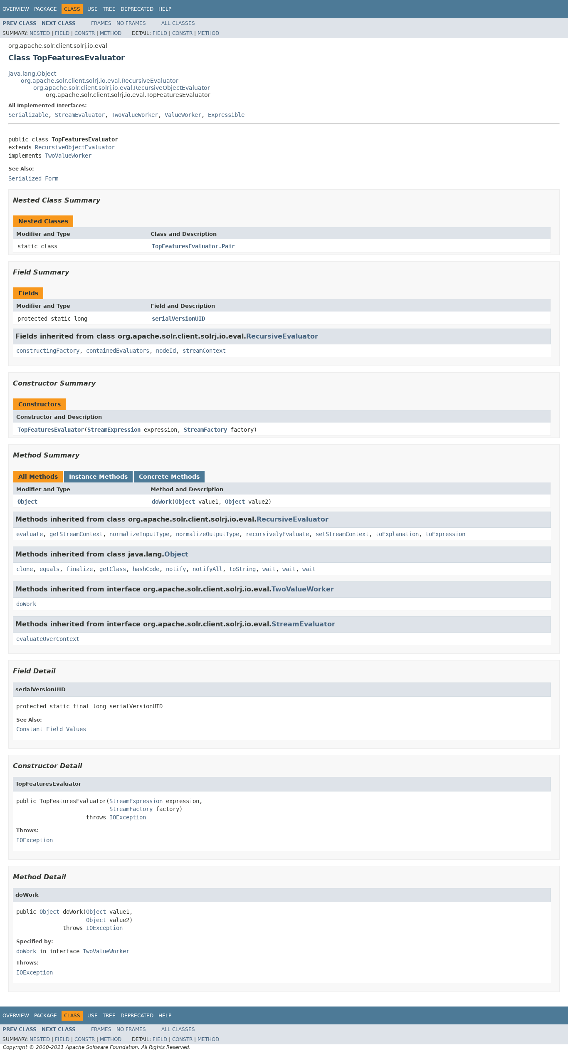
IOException (127, 817)
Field (62, 33)
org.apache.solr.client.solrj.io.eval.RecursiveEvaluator (99, 80)
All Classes (178, 23)
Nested (40, 33)
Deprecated (137, 9)
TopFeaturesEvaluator (50, 429)
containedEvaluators (117, 350)
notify (176, 569)
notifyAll (207, 569)
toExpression (445, 534)
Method (110, 33)
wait (269, 569)
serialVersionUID (178, 318)
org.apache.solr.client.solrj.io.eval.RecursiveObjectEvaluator (121, 87)
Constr (84, 33)
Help (164, 9)
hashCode (146, 569)
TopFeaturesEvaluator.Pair (193, 246)
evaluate (29, 534)
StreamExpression (114, 429)
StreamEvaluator (80, 114)
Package (45, 9)
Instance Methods (98, 476)
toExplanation (397, 534)
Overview (15, 9)
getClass (112, 569)
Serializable (28, 114)
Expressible (226, 114)
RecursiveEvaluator (282, 336)
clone (24, 569)
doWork (162, 501)
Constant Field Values (51, 729)
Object (27, 501)
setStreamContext (342, 534)
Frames (101, 23)
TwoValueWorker (134, 114)
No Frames (131, 23)
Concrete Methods (169, 476)
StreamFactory (205, 429)
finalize (79, 569)
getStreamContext (76, 534)
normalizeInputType (139, 534)
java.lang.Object (32, 73)
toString (242, 569)
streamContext (204, 350)
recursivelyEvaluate (277, 534)
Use (92, 9)
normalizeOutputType (207, 534)
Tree (109, 9)
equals (49, 569)
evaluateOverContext (47, 639)
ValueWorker (183, 114)
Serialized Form (33, 178)
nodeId (166, 350)
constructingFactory (47, 350)
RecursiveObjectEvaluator (75, 147)
